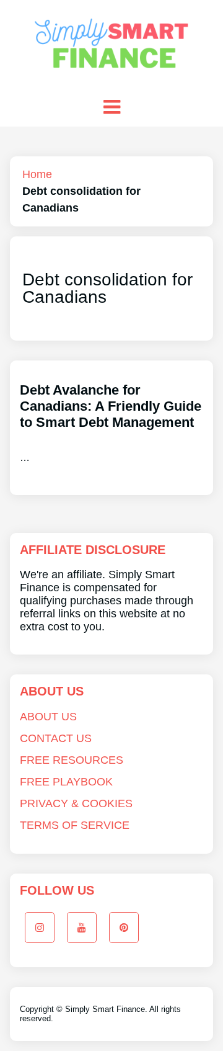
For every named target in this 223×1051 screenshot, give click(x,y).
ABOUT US (48, 716)
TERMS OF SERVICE (74, 825)
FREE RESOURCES (71, 760)
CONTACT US (56, 738)
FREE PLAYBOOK (66, 782)
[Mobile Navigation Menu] (111, 107)
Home (37, 174)
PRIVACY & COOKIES (76, 803)
